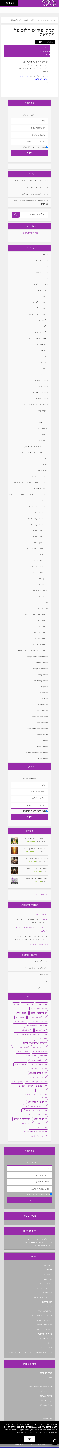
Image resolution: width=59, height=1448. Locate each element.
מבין (29, 1439)
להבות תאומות (25, 1030)
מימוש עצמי (30, 1056)
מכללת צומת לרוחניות (37, 1060)
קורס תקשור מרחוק (44, 1320)
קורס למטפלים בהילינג (37, 1115)
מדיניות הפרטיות (19, 1432)
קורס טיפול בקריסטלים (36, 1102)
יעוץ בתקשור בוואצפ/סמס (35, 1026)
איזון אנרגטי (47, 1306)
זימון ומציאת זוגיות (45, 1338)
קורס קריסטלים (39, 1119)
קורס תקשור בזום (25, 1123)
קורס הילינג (41, 1090)
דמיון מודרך (47, 1419)
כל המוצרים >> (42, 894)
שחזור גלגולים (46, 1348)
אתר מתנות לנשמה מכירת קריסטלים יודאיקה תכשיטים (30, 1352)
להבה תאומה (41, 1030)
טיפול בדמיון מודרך (38, 1013)
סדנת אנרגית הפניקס (37, 1064)
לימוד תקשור (40, 1039)
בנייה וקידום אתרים (19, 1444)
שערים (45, 981)
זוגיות (15, 1004)
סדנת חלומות (20, 1064)
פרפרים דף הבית (37, 20)
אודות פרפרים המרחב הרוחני (41, 1387)
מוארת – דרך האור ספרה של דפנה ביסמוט (31, 181)
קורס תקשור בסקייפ (38, 1127)
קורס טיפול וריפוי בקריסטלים (34, 1110)
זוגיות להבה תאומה (38, 1009)
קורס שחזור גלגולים (21, 1119)
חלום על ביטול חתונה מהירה (36, 968)
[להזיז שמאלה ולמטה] (2, 4)
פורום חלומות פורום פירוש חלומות (34, 194)
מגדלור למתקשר (39, 1051)
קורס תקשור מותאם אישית (35, 1132)
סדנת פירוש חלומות (38, 1077)
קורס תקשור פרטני (38, 1136)
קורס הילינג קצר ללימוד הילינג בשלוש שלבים (31, 1096)
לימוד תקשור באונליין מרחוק (34, 1043)
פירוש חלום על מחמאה (36, 61)
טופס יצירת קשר (45, 1405)
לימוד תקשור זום (39, 1047)
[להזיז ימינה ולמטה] (4, 4)
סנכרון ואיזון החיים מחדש (35, 1081)
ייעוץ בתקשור (19, 1021)
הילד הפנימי (41, 1004)
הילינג (50, 1343)
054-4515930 (29, 1242)
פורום (50, 1378)
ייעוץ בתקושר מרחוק (37, 1021)
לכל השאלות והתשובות (39, 944)
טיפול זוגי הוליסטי (45, 1334)
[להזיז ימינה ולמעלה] (4, 2)
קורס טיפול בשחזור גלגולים (35, 1106)
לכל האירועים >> (29, 232)
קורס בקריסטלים (25, 1086)
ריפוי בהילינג (47, 1302)
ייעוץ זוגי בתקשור (45, 1311)
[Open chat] (54, 1441)
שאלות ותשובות (46, 1396)
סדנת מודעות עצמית (38, 1073)
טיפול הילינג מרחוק (44, 1325)
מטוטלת (42, 1056)
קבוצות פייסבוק (46, 1400)
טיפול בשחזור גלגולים (37, 1017)
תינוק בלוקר (43, 975)
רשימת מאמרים (46, 1382)
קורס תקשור (41, 1123)
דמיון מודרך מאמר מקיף (43, 1297)
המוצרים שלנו (46, 1391)
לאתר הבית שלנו (45, 1373)
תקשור (45, 919)
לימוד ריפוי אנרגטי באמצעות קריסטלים (30, 1034)
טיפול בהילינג (21, 1013)
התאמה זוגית (27, 1004)
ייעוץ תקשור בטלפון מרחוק (41, 1316)
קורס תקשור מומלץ (44, 1284)
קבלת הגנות (41, 1086)
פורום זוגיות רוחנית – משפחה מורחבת (33, 187)
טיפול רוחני (20, 1017)
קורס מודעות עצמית (44, 1329)
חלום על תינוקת (41, 961)
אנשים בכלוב (43, 988)
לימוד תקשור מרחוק (20, 1047)
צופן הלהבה (16, 1081)
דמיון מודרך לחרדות (44, 1288)
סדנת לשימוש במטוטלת (36, 1069)
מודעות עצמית (22, 1051)
